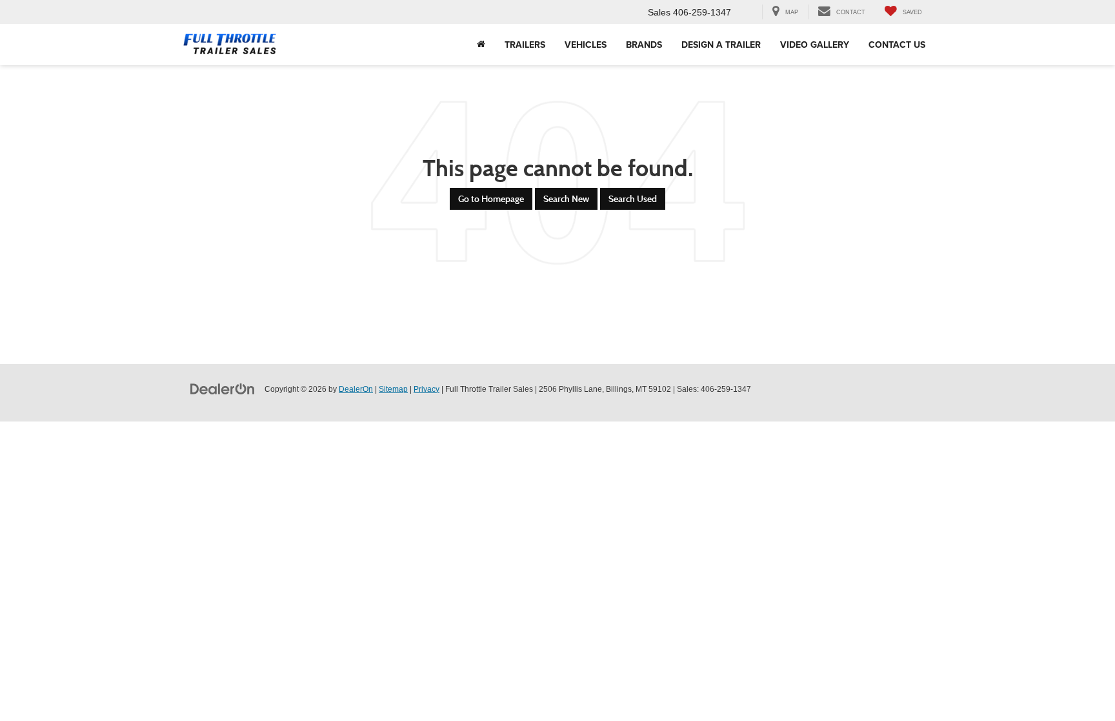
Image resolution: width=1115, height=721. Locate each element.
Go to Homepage (491, 199)
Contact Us (897, 44)
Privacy (426, 389)
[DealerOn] (223, 388)
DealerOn (356, 389)
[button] (481, 44)
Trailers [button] (525, 44)
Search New (566, 199)
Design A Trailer (721, 44)
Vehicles (586, 44)
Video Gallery (814, 44)
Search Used (632, 199)
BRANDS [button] (644, 44)
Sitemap (393, 389)
